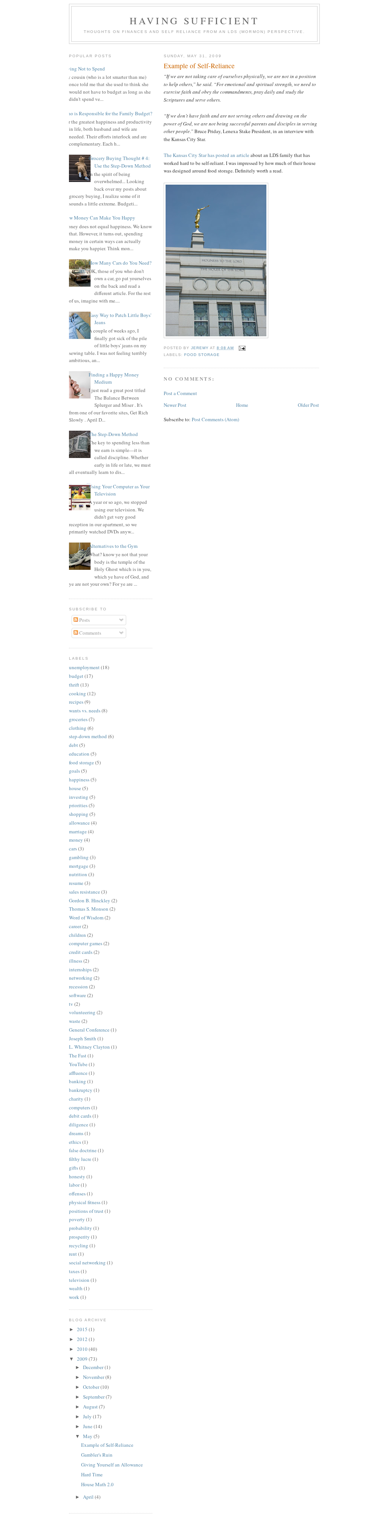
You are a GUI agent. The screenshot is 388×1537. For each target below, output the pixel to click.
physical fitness (84, 1202)
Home (242, 405)
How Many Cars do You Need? (120, 262)
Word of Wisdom (86, 917)
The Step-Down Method (113, 434)
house (75, 788)
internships (80, 969)
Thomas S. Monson (88, 908)
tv (71, 1004)
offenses (77, 1193)
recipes (76, 701)
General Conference (89, 1029)
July (88, 1416)
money (76, 839)
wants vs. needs (84, 710)
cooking (77, 693)
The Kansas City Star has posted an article (206, 155)
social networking (87, 1262)
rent (73, 1253)
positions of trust (86, 1211)
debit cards (80, 1115)
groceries (78, 719)
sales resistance (84, 891)
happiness (79, 779)
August (91, 1406)
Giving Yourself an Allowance (112, 1464)
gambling (79, 857)
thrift (74, 684)
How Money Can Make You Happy (99, 217)
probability (80, 1228)
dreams (76, 1133)
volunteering (82, 1012)
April (89, 1496)
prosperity (79, 1236)
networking (80, 977)
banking (77, 1081)
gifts (73, 1167)
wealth (76, 1288)
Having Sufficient (194, 20)
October (91, 1386)
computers (79, 1107)
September (94, 1396)
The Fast (77, 1055)
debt (73, 745)
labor (74, 1184)
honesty (77, 1176)
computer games (85, 943)
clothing (77, 728)
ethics (75, 1142)
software (77, 995)
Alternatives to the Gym (113, 546)
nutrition (78, 874)
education (79, 753)
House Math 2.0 (97, 1484)
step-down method (88, 736)
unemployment (84, 667)
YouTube (78, 1064)
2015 (83, 1329)
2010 (83, 1349)
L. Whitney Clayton (89, 1046)
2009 (83, 1358)
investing (78, 797)
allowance (79, 822)
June (88, 1426)
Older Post (308, 405)
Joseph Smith (82, 1038)
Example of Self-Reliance (107, 1444)
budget (76, 676)
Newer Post (175, 405)
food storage (202, 355)
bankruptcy (80, 1090)
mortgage (78, 866)
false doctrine (83, 1150)
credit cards (80, 952)
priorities (78, 805)
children (77, 935)
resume (76, 883)
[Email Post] (242, 348)
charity (76, 1098)
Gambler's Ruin (97, 1454)
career (75, 926)
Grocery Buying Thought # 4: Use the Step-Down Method (120, 162)
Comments (89, 632)
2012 (83, 1339)
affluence (78, 1073)
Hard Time (92, 1474)
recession (78, 986)
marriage (78, 831)
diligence (78, 1124)
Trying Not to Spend (84, 68)
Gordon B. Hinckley (89, 900)
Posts (84, 619)
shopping (78, 814)
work (74, 1297)
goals (74, 770)
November (94, 1377)
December (94, 1367)
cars (73, 848)
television (79, 1280)
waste (74, 1021)
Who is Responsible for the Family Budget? (107, 113)
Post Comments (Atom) (215, 419)
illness (75, 960)
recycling (78, 1245)
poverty (77, 1219)
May (88, 1436)
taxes (74, 1271)
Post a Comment (180, 393)
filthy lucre (80, 1159)
